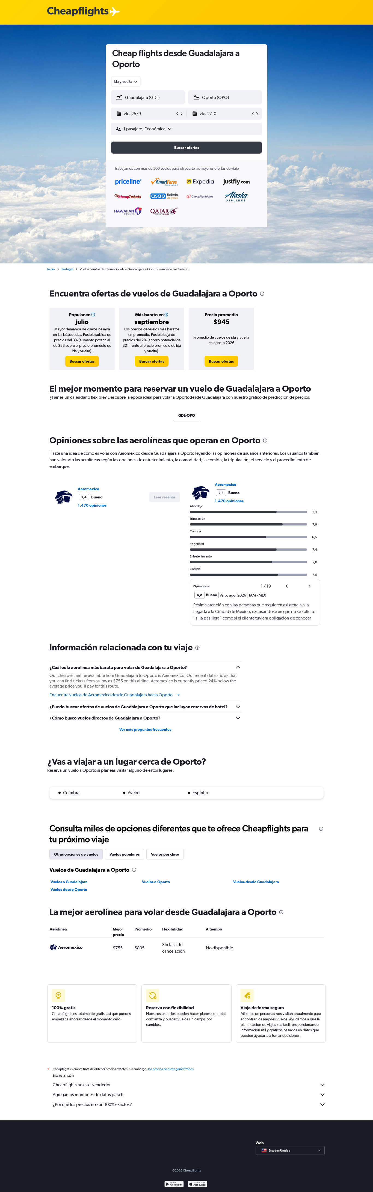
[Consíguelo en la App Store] (198, 1184)
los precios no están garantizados (171, 1069)
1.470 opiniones (92, 505)
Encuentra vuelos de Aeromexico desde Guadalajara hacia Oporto (111, 694)
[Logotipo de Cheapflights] (77, 11)
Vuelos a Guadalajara (69, 882)
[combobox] (126, 81)
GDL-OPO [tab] (186, 415)
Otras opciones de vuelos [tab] (76, 854)
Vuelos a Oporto (156, 882)
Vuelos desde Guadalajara (256, 882)
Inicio (51, 269)
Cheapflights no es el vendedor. (82, 1084)
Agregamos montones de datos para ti (88, 1094)
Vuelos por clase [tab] (165, 854)
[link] (82, 361)
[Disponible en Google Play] (174, 1184)
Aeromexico (88, 489)
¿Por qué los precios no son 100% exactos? (92, 1104)
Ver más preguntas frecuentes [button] (145, 729)
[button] (145, 113)
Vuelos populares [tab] (124, 854)
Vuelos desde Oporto (69, 889)
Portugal (67, 269)
